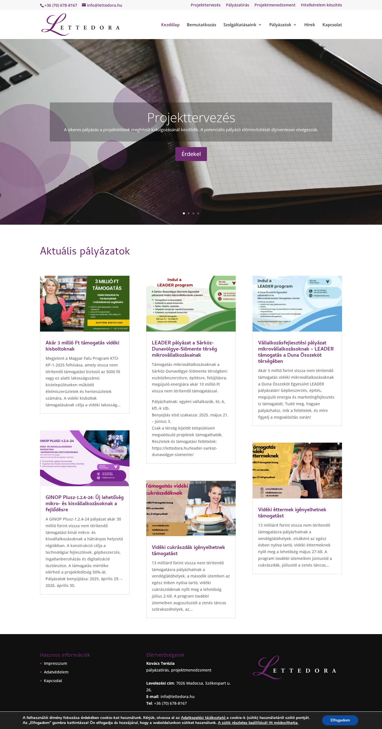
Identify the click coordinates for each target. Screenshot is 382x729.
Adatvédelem (56, 672)
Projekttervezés (206, 5)
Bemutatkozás (201, 25)
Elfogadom (340, 720)
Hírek (309, 25)
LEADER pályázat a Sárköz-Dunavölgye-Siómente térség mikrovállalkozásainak (184, 349)
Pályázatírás (237, 5)
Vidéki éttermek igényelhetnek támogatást (292, 513)
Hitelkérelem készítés (321, 5)
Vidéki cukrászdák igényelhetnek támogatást (188, 551)
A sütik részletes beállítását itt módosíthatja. (258, 722)
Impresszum (55, 663)
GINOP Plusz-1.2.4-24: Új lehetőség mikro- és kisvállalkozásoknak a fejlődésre (85, 504)
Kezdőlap (170, 25)
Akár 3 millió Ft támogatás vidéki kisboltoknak (82, 346)
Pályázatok (280, 25)
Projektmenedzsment (275, 5)
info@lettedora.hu (178, 696)
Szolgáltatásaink (239, 25)
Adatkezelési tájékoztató (203, 717)
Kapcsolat (332, 25)
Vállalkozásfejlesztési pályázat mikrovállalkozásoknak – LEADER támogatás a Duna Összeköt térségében (296, 352)
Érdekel (191, 154)
